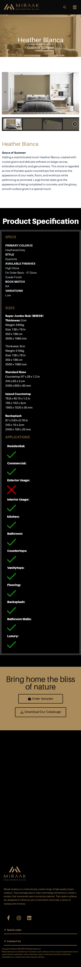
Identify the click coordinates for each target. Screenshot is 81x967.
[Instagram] (19, 918)
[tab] (40, 930)
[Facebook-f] (8, 918)
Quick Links (14, 929)
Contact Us (14, 941)
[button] (12, 124)
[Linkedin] (29, 918)
